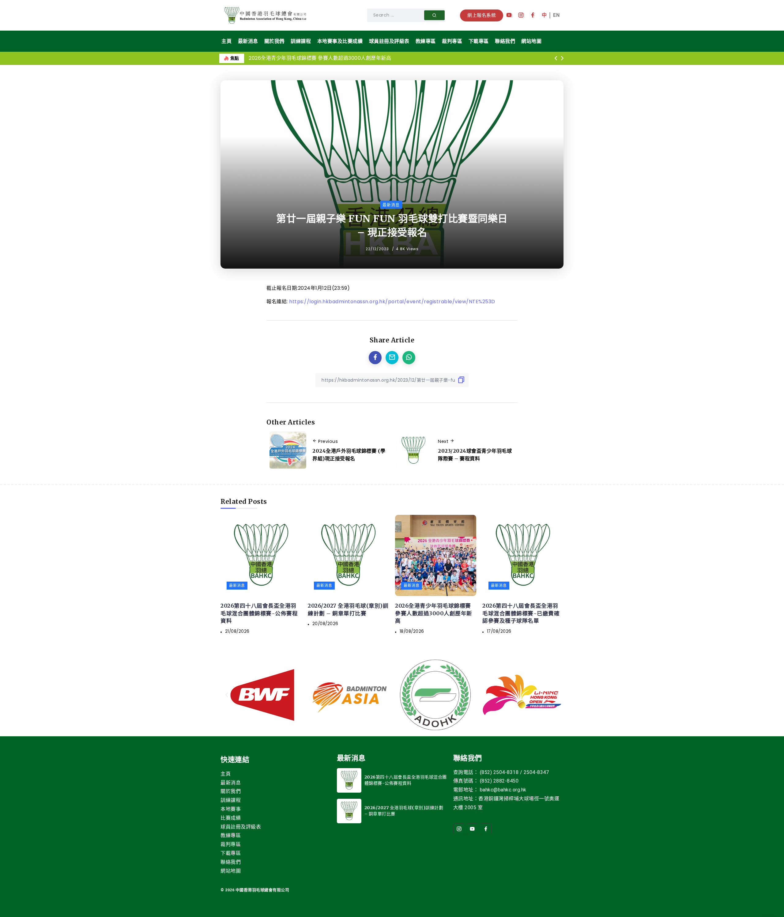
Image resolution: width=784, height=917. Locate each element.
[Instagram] (521, 15)
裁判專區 (231, 844)
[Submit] (434, 15)
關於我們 (231, 791)
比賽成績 (231, 818)
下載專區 (231, 853)
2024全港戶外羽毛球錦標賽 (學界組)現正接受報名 (349, 455)
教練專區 (231, 835)
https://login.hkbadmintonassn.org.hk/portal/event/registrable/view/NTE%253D (392, 301)
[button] (555, 58)
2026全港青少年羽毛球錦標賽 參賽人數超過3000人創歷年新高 (320, 58)
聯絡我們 (231, 862)
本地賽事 (231, 809)
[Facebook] (533, 15)
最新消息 (231, 783)
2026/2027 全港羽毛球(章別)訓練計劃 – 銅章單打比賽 (348, 609)
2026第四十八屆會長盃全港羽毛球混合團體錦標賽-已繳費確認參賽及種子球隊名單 (521, 613)
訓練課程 (231, 800)
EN (556, 15)
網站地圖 (231, 871)
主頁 (226, 774)
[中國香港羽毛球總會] (266, 14)
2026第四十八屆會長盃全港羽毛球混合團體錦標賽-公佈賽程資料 (259, 613)
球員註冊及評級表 (241, 827)
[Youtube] (509, 15)
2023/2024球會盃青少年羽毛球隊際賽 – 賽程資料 (475, 455)
